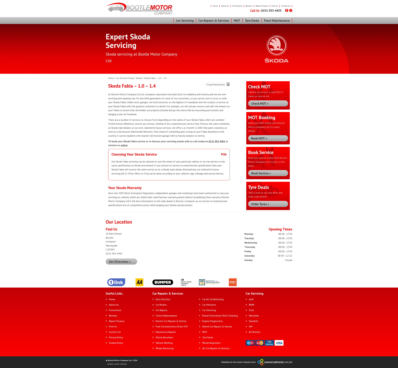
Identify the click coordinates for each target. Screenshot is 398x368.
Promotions (237, 6)
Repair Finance (262, 6)
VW (250, 326)
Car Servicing (185, 21)
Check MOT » (259, 103)
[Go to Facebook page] (286, 10)
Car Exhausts (209, 305)
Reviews (248, 6)
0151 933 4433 (265, 10)
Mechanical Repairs (166, 332)
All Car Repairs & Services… (216, 348)
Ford (251, 310)
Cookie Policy (116, 343)
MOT (237, 21)
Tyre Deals (252, 21)
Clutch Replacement (166, 315)
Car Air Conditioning (213, 299)
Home (215, 6)
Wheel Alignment (211, 343)
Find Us (275, 6)
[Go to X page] (290, 10)
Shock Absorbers (164, 337)
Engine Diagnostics (212, 321)
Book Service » (261, 173)
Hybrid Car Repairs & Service (217, 326)
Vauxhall (253, 321)
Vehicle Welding (164, 343)
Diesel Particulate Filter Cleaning (220, 315)
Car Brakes (161, 305)
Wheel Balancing (165, 348)
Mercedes (254, 315)
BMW (251, 305)
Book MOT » (259, 138)
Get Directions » (120, 262)
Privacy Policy (116, 337)
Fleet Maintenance (277, 21)
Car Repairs (161, 310)
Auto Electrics (163, 299)
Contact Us (285, 6)
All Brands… (255, 332)
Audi (251, 299)
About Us (225, 6)
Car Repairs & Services (213, 21)
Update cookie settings (117, 364)
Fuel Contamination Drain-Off (172, 326)
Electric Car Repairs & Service (171, 321)
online (124, 145)
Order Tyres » (260, 204)
